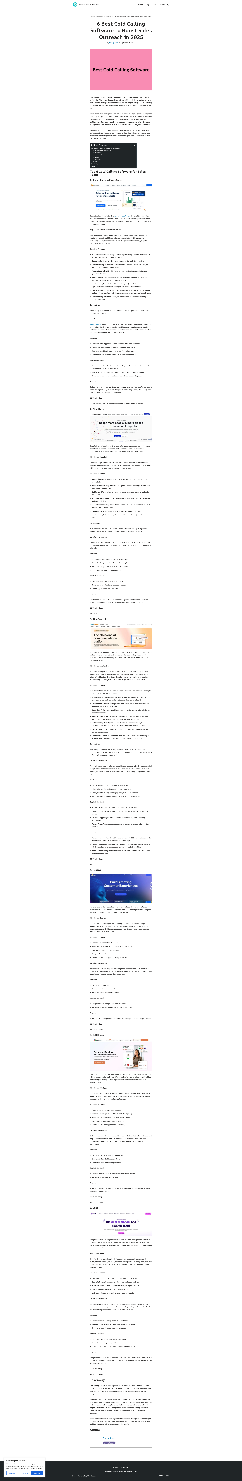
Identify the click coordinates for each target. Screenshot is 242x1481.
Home (140, 4)
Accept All (37, 1473)
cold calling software (122, 216)
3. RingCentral (97, 155)
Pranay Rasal (113, 43)
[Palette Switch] (168, 4)
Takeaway (94, 164)
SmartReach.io (95, 324)
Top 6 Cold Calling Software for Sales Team (106, 148)
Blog (147, 4)
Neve (74, 1476)
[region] (24, 1467)
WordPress (91, 1476)
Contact (162, 4)
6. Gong (95, 161)
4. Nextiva (96, 157)
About (154, 4)
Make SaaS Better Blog (103, 16)
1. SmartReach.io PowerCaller (102, 150)
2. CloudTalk (96, 153)
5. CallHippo (96, 159)
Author (93, 166)
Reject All (25, 1473)
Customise (12, 1473)
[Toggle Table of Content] (132, 145)
